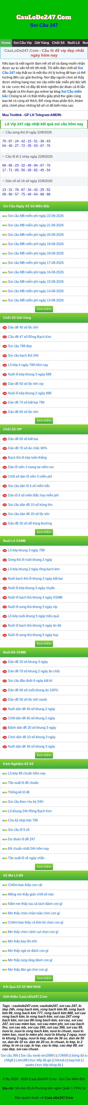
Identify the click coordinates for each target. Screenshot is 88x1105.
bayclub (75, 1060)
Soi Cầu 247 (44, 25)
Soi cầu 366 (9, 1055)
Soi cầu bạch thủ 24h (23, 355)
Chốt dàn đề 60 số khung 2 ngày (31, 718)
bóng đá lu (79, 1055)
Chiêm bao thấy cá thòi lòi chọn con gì (35, 922)
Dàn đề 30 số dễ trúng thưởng (30, 523)
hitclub (60, 1060)
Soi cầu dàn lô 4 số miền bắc (29, 486)
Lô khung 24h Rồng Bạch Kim (30, 811)
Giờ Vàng (42, 42)
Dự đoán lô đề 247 (21, 839)
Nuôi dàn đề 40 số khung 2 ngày (31, 709)
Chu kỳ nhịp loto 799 (23, 820)
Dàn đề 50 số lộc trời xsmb (27, 699)
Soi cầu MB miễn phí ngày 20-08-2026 (36, 234)
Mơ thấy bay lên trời (22, 941)
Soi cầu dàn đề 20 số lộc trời (29, 514)
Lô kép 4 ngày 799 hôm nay (28, 365)
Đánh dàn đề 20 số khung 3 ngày (32, 727)
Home (6, 42)
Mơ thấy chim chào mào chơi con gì (34, 913)
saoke (30, 1065)
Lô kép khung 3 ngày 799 (26, 550)
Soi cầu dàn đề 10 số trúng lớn (30, 504)
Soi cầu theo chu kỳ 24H (25, 801)
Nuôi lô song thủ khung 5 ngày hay (33, 635)
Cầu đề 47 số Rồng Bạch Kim (29, 337)
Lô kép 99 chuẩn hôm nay (26, 773)
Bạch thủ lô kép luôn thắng (27, 457)
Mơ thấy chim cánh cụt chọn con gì (33, 932)
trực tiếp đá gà (41, 1060)
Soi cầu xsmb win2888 (37, 1055)
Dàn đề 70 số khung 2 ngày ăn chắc (34, 671)
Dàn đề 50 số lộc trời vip (25, 383)
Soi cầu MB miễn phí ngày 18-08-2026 (36, 253)
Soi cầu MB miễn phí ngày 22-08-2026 (36, 216)
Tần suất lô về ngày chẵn (26, 858)
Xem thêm (44, 309)
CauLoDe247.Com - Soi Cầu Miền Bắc (57, 1079)
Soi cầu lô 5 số (18, 829)
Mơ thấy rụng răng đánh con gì (30, 960)
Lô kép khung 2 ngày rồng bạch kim (34, 569)
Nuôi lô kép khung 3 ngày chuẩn (31, 588)
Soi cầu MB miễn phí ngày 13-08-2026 (36, 300)
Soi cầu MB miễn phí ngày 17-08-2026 (36, 263)
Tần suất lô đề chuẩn (23, 783)
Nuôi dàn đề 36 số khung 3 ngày (31, 746)
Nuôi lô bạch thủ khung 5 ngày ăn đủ (34, 625)
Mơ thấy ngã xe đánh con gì (28, 950)
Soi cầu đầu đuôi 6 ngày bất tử (30, 680)
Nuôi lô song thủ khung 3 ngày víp (32, 607)
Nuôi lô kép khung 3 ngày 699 (29, 374)
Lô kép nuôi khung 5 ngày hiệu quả (33, 616)
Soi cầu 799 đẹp (20, 346)
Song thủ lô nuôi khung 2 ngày (30, 559)
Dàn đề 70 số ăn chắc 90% (27, 448)
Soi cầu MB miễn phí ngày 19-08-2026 (36, 244)
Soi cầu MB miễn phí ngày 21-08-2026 (36, 225)
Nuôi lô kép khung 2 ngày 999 (29, 393)
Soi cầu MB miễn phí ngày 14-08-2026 (36, 291)
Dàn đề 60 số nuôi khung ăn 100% (33, 690)
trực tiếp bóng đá (49, 1065)
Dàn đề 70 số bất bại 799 (26, 402)
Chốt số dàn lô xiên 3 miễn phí (30, 476)
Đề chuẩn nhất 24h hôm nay (28, 848)
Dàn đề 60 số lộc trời (23, 412)
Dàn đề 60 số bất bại (23, 439)
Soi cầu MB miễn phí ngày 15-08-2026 (36, 281)
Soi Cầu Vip (23, 42)
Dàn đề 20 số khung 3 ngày (28, 662)
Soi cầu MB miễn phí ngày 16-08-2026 (36, 272)
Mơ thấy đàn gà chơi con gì (28, 969)
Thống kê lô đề (19, 792)
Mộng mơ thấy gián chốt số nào (31, 894)
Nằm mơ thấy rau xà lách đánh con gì (35, 903)
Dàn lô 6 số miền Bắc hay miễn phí (33, 495)
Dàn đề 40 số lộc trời (23, 327)
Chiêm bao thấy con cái (25, 885)
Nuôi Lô (74, 42)
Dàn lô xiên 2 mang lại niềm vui (31, 467)
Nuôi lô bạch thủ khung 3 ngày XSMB (35, 597)
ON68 (63, 1055)
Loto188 (22, 1060)
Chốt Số (58, 42)
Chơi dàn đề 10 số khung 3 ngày (31, 737)
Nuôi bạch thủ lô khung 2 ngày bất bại (35, 578)
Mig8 (9, 1060)
